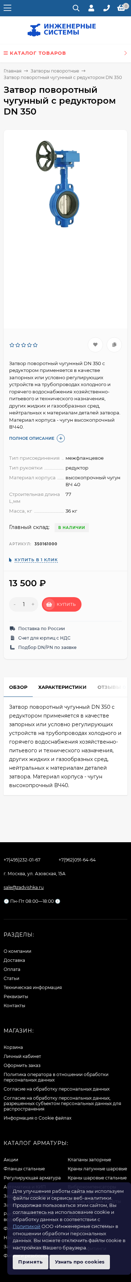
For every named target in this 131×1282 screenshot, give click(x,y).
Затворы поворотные (55, 71)
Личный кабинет (22, 1056)
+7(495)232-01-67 (22, 860)
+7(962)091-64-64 (77, 860)
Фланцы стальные (24, 1168)
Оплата (12, 969)
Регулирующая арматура (32, 1177)
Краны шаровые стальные (97, 1177)
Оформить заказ (22, 1065)
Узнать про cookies (79, 1262)
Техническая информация (33, 987)
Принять (30, 1262)
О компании (17, 951)
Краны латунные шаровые (97, 1168)
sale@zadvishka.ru (24, 887)
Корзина (13, 1047)
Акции (11, 1159)
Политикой (26, 1226)
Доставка (14, 960)
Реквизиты (16, 996)
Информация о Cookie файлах (37, 1118)
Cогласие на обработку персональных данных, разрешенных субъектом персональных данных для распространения (62, 1103)
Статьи (11, 978)
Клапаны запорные (89, 1159)
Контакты (14, 1005)
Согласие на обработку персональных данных (57, 1089)
